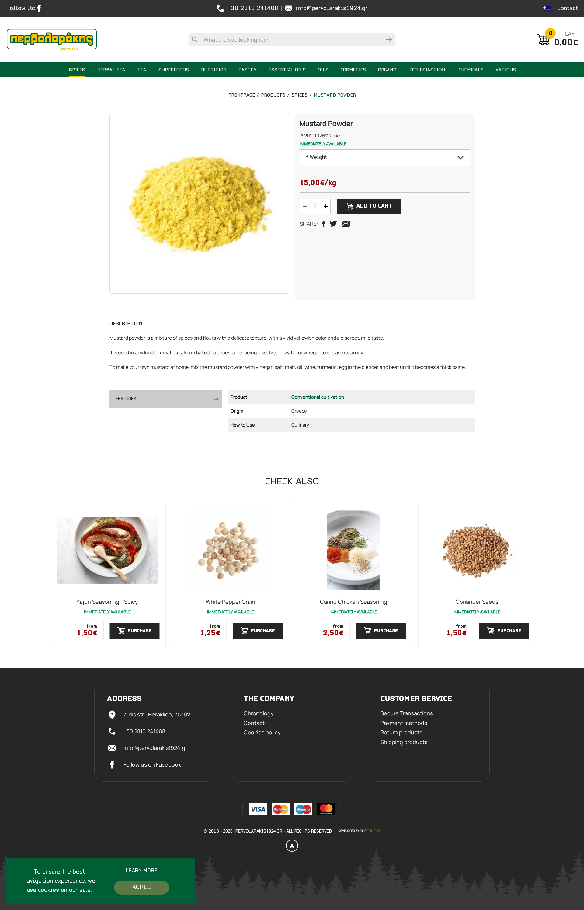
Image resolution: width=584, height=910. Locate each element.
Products (273, 95)
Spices (299, 95)
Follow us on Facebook (152, 764)
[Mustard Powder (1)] (199, 204)
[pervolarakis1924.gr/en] (52, 39)
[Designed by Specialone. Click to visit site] (359, 830)
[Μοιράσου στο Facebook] (323, 224)
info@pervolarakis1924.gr (331, 8)
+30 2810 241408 (252, 8)
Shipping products (404, 742)
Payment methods (404, 723)
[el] (547, 8)
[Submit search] (389, 39)
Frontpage (241, 95)
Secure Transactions (407, 713)
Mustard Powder (335, 95)
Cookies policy (262, 732)
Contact (567, 8)
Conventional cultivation (317, 397)
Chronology (259, 713)
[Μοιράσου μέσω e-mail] (346, 224)
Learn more (141, 871)
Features (126, 399)
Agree (141, 887)
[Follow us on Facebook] (40, 8)
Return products (401, 732)
